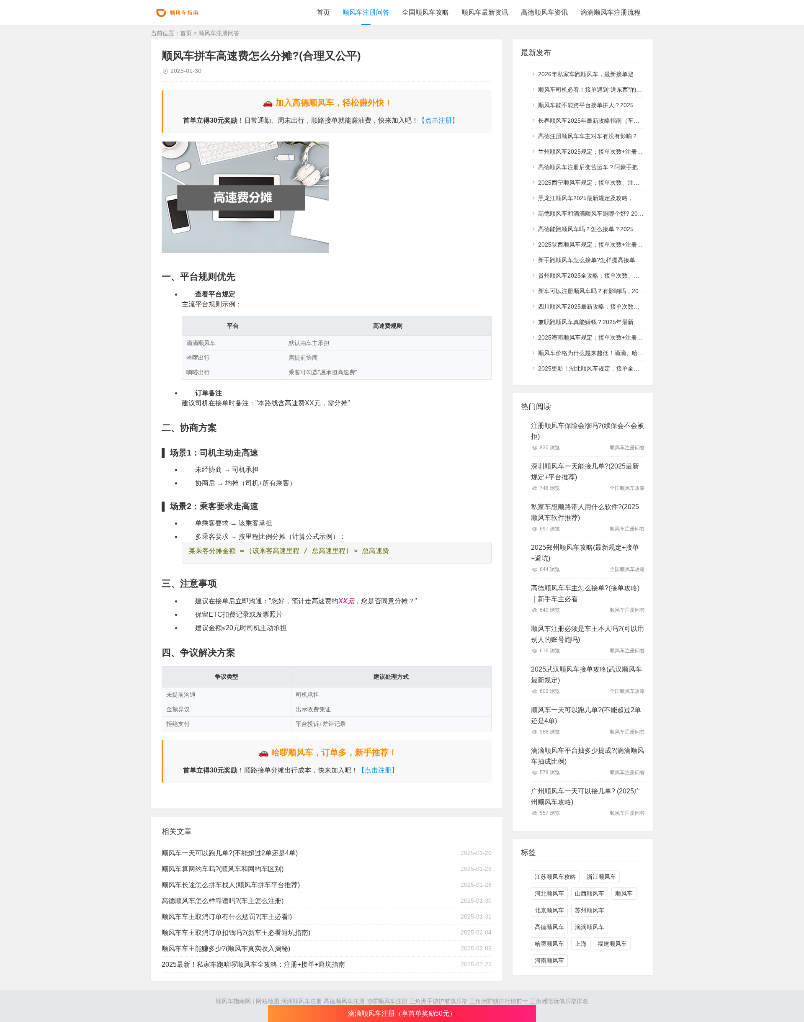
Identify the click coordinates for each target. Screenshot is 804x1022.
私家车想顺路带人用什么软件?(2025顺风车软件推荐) (585, 512)
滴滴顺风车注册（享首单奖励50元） (402, 1013)
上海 (581, 943)
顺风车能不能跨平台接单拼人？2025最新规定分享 (603, 105)
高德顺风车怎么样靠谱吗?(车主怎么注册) (222, 900)
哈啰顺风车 (549, 943)
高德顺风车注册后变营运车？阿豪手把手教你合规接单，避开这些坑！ (629, 167)
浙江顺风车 (601, 876)
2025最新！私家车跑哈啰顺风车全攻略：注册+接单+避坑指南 (253, 964)
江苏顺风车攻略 (555, 876)
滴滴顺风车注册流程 (610, 12)
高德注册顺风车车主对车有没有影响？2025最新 (600, 136)
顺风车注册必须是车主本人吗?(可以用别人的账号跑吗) (587, 634)
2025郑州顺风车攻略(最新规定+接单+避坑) (585, 553)
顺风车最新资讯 (484, 12)
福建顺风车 (612, 943)
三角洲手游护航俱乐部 (438, 1001)
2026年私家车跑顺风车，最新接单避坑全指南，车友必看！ (615, 74)
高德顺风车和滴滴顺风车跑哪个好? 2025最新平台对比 (609, 213)
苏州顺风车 (589, 910)
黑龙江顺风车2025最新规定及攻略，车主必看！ (600, 198)
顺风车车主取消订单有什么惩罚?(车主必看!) (227, 916)
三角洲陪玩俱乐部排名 (559, 1001)
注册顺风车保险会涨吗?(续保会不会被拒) (587, 431)
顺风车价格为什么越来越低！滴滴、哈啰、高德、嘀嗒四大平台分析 (626, 353)
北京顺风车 (549, 910)
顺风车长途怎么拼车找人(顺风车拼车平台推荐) (231, 884)
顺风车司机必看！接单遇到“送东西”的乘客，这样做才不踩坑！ (619, 89)
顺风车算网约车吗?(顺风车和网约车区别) (222, 869)
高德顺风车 (549, 927)
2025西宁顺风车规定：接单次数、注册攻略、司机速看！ (612, 182)
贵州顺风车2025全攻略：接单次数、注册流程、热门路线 (612, 275)
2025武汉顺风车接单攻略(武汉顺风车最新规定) (586, 675)
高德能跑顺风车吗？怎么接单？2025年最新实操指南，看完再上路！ (627, 229)
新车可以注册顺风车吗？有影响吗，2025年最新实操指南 (612, 291)
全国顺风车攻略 (425, 12)
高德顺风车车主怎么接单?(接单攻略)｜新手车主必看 (585, 593)
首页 (323, 12)
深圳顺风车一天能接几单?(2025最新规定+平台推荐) (585, 472)
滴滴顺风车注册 (301, 1001)
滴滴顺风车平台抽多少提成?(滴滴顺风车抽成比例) (587, 756)
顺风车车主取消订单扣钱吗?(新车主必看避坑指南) (236, 932)
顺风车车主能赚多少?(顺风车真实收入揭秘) (226, 948)
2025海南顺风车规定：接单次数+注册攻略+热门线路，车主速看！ (624, 337)
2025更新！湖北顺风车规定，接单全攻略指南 (597, 368)
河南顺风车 (549, 960)
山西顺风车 (589, 893)
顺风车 (624, 893)
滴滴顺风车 (589, 927)
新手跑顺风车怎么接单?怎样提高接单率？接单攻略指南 (610, 260)
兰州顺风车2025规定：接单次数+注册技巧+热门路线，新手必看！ (624, 151)
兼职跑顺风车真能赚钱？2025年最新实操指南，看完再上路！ (618, 322)
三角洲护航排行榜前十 (498, 1001)
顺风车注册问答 (366, 12)
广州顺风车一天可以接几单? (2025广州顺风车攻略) (586, 797)
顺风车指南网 (233, 1001)
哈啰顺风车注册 (386, 1001)
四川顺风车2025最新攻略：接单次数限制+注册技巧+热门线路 (618, 306)
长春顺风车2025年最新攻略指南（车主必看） (597, 120)
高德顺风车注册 (344, 1001)
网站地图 (267, 1001)
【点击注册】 (438, 120)
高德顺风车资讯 (544, 12)
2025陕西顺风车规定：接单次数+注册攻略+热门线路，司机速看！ (624, 244)
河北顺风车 (549, 893)
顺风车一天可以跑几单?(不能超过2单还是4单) (230, 853)
